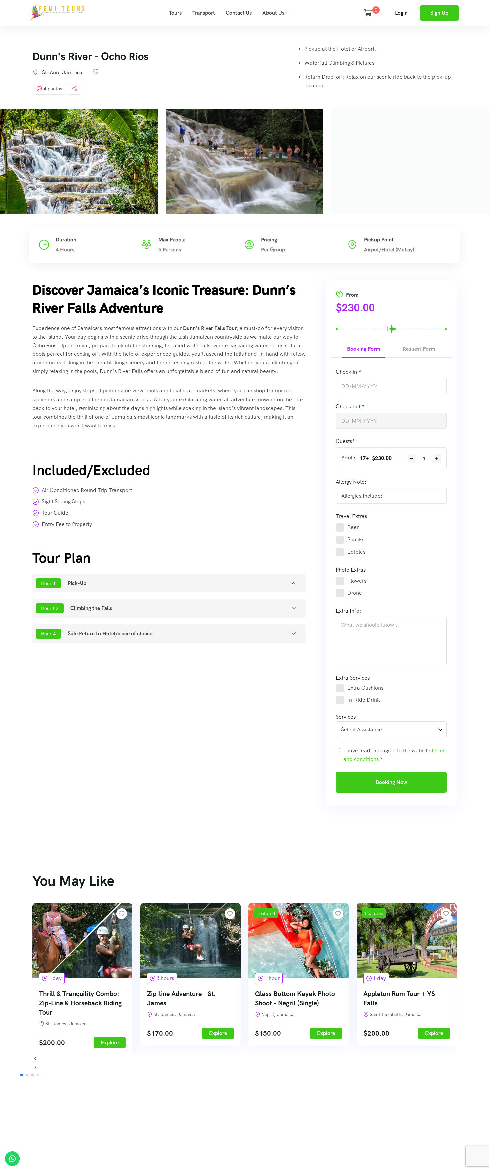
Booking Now (391, 782)
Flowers (356, 580)
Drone (354, 592)
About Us (273, 12)
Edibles (356, 551)
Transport (203, 12)
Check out (349, 406)
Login (401, 12)
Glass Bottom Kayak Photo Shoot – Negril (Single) (295, 998)
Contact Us (239, 12)
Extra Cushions (365, 687)
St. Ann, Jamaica (62, 72)
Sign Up (439, 12)
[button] (244, 1059)
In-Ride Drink (363, 699)
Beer (353, 527)
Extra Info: (348, 610)
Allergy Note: (351, 481)
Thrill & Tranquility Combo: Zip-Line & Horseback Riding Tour (80, 1003)
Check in (347, 371)
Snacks (355, 539)
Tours (175, 12)
